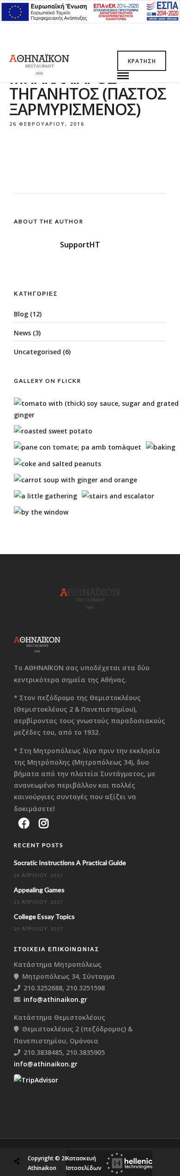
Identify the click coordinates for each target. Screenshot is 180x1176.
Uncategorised (37, 351)
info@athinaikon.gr (55, 999)
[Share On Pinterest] (55, 1139)
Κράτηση (142, 61)
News (22, 332)
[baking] (160, 447)
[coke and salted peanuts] (57, 463)
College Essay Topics (44, 916)
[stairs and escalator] (118, 495)
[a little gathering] (45, 495)
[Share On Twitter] (40, 1139)
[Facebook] (24, 823)
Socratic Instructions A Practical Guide (70, 862)
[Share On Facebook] (25, 1139)
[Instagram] (43, 823)
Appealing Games (39, 890)
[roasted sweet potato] (53, 431)
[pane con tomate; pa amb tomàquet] (77, 447)
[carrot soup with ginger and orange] (75, 479)
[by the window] (41, 512)
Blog (21, 314)
